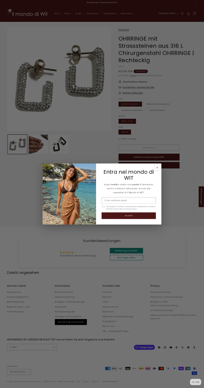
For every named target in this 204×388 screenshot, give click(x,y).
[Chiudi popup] (157, 167)
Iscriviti (129, 215)
